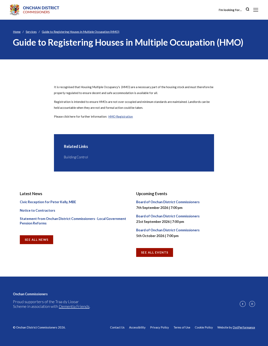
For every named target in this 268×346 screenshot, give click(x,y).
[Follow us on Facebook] (243, 304)
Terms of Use (181, 327)
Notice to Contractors (37, 210)
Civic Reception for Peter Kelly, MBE (48, 202)
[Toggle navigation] (255, 10)
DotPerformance (244, 327)
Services (31, 31)
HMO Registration (120, 116)
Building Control (76, 157)
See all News (36, 239)
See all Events (154, 252)
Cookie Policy (204, 327)
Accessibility (137, 327)
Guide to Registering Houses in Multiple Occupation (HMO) (80, 31)
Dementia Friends (74, 306)
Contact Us (117, 327)
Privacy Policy (159, 327)
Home (17, 31)
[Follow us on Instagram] (252, 304)
